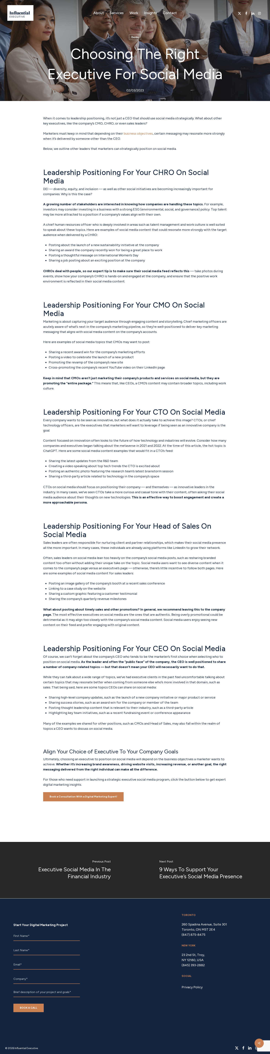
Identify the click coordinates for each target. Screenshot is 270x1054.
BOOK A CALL (28, 1007)
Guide (135, 37)
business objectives (138, 133)
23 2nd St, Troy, (193, 955)
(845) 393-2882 (193, 965)
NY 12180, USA (193, 960)
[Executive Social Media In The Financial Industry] (67, 870)
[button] (83, 796)
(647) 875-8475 (193, 935)
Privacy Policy (192, 987)
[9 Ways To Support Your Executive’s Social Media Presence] (202, 870)
